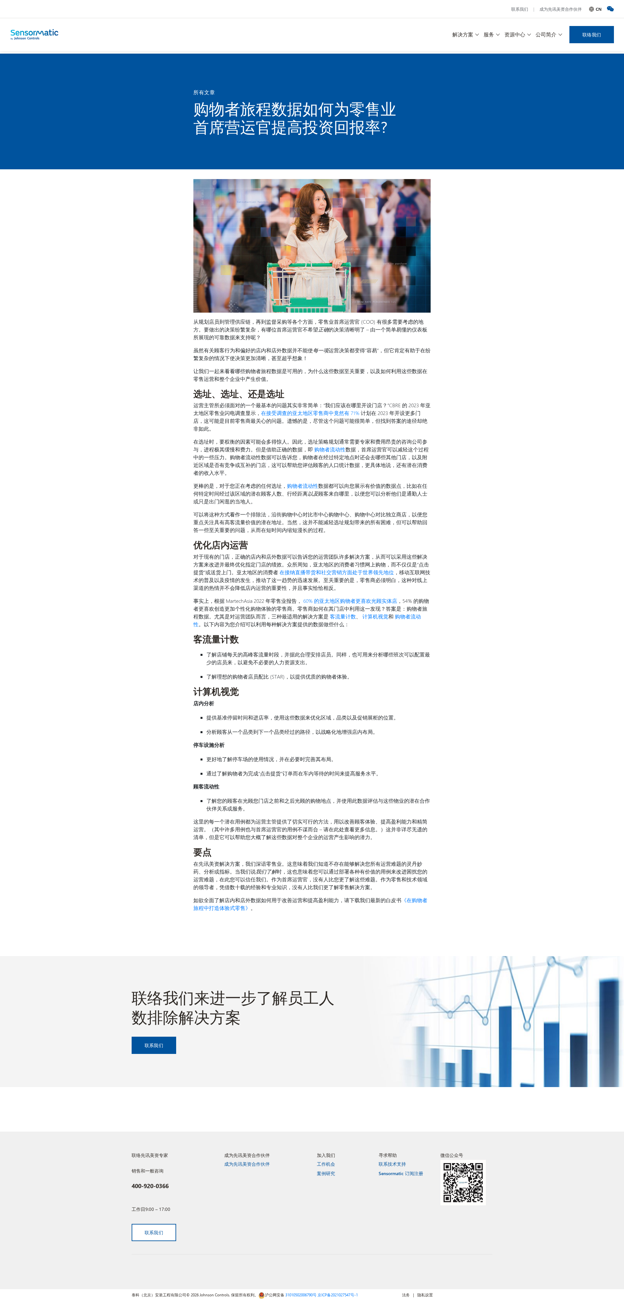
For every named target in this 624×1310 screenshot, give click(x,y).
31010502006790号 (301, 1294)
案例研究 (326, 1173)
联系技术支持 (392, 1164)
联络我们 (591, 35)
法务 (406, 1294)
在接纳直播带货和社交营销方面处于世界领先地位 (337, 572)
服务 (489, 34)
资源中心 (514, 34)
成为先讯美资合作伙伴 (561, 9)
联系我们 (519, 9)
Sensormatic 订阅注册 (401, 1173)
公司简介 (546, 34)
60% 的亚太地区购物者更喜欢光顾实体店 (350, 600)
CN (599, 9)
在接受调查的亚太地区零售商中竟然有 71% (310, 412)
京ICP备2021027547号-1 (338, 1294)
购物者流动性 (329, 449)
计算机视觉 (375, 616)
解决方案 (462, 34)
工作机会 (326, 1164)
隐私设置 (425, 1294)
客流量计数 (343, 616)
